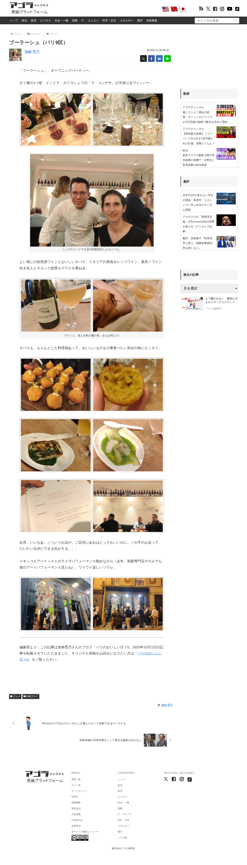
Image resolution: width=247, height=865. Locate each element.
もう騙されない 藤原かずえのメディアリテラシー (221, 300)
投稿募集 (151, 20)
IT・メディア (124, 814)
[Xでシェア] (143, 58)
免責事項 (76, 826)
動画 (186, 93)
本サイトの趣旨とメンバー (85, 831)
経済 (33, 20)
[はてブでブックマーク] (159, 58)
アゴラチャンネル (193, 107)
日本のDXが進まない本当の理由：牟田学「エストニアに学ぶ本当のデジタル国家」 (198, 202)
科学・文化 (109, 20)
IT (82, 20)
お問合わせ (77, 820)
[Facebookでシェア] (151, 58)
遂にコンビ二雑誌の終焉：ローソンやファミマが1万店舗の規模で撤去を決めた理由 (205, 117)
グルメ (16, 696)
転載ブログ (32, 696)
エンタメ (93, 20)
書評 (140, 20)
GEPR (74, 796)
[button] (235, 20)
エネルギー (126, 20)
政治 (24, 20)
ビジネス (45, 20)
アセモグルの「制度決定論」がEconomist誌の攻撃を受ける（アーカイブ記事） (198, 224)
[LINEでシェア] (167, 58)
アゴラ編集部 (213, 308)
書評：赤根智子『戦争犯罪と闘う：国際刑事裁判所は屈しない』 (197, 243)
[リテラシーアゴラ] (191, 304)
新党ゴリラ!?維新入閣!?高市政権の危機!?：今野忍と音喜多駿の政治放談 (199, 160)
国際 (75, 20)
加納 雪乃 (32, 52)
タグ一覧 (76, 785)
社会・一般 (61, 20)
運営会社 (76, 808)
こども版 (122, 837)
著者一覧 (76, 779)
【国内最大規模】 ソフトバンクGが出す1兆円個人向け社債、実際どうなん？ (199, 138)
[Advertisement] (105, 9)
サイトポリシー (79, 791)
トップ (14, 20)
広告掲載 (76, 814)
